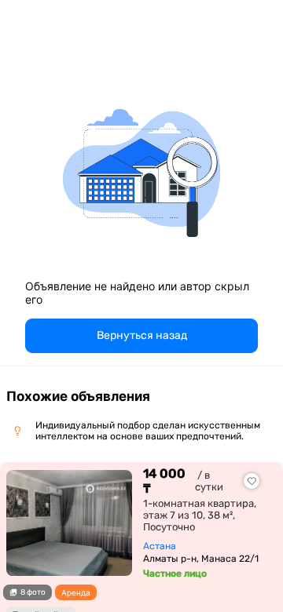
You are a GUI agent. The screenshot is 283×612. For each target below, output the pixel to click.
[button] (141, 336)
